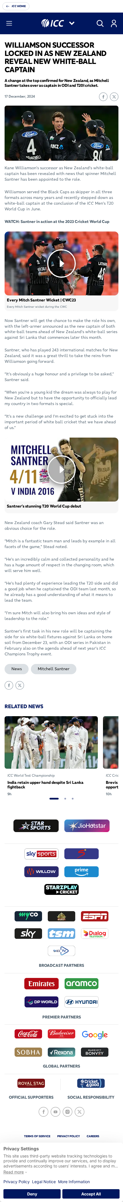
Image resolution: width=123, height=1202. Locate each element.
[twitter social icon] (79, 1112)
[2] (65, 799)
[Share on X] (114, 96)
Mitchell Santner (54, 668)
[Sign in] (113, 23)
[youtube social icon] (55, 1112)
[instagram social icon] (67, 1112)
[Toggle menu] (9, 23)
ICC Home (19, 6)
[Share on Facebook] (103, 96)
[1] (54, 799)
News (16, 668)
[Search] (100, 23)
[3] (73, 799)
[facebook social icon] (43, 1112)
